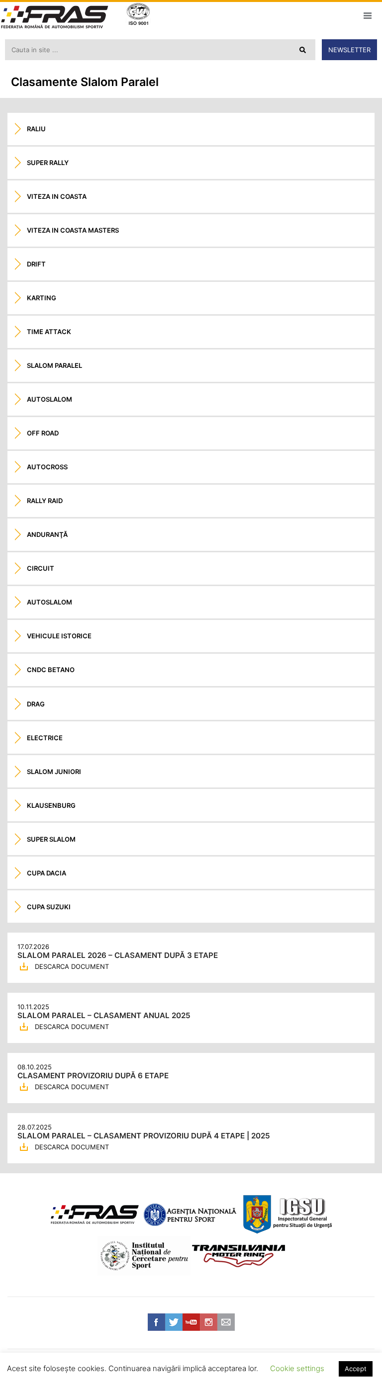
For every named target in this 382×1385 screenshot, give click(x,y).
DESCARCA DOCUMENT (72, 966)
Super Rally (48, 163)
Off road (43, 433)
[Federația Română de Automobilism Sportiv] (54, 18)
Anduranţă (47, 534)
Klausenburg (51, 805)
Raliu (36, 129)
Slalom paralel (54, 365)
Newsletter (349, 50)
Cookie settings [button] (297, 1368)
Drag (36, 704)
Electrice (45, 738)
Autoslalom (49, 399)
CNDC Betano (51, 670)
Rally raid (45, 501)
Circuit (40, 568)
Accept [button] (356, 1369)
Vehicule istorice (59, 636)
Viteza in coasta (57, 196)
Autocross (47, 467)
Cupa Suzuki (49, 907)
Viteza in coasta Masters (73, 230)
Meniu (367, 15)
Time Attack (49, 332)
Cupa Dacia (46, 873)
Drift (36, 264)
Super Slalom (51, 839)
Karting (41, 298)
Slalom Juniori (54, 772)
